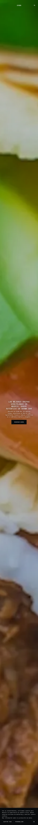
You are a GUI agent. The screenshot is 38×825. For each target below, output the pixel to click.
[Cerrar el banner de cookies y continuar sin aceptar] (34, 821)
